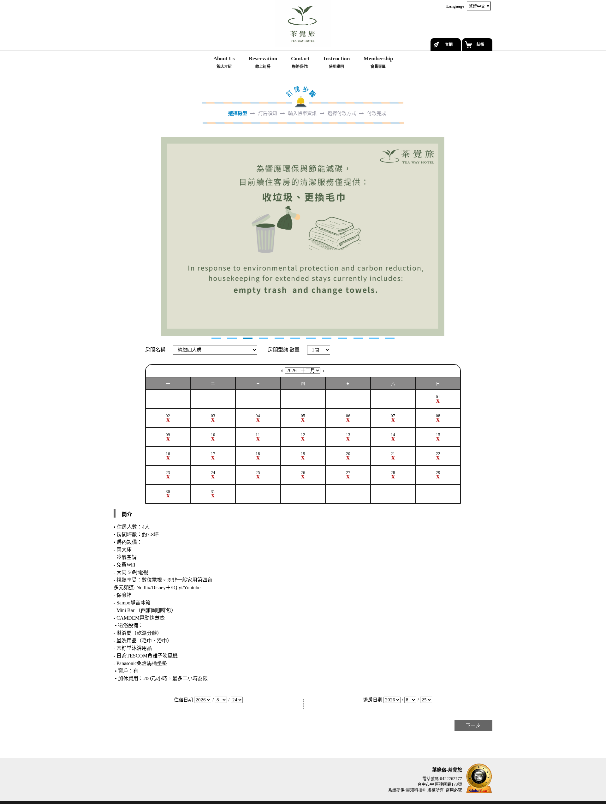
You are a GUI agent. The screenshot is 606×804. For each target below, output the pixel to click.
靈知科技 (414, 790)
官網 (449, 44)
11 (374, 338)
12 (390, 338)
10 (358, 338)
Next (119, 236)
